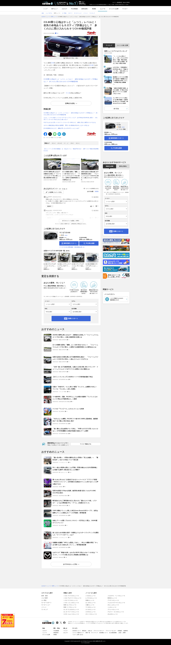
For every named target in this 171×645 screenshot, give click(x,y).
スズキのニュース (90, 611)
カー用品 (43, 600)
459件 (65, 235)
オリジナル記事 (113, 9)
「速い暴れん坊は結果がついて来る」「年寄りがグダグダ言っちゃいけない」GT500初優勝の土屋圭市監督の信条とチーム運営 (75, 430)
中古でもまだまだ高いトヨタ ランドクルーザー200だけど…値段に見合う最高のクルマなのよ (70, 122)
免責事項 (125, 630)
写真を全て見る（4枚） (72, 58)
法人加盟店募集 (113, 632)
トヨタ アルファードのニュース (72, 598)
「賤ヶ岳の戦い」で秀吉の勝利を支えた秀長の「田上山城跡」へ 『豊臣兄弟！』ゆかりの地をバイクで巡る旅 (75, 458)
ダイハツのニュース (91, 614)
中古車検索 (74, 9)
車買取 (94, 9)
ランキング (109, 45)
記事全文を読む (70, 103)
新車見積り (84, 9)
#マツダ (66, 143)
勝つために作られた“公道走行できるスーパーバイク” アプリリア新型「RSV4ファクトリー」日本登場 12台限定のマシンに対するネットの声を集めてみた (75, 482)
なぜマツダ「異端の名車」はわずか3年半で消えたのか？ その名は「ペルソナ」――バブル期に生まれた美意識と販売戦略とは (75, 553)
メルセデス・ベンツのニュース (116, 595)
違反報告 (96, 197)
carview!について (76, 630)
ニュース (102, 9)
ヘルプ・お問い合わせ (77, 634)
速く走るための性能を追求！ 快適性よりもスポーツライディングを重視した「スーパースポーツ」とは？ (76, 534)
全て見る (116, 108)
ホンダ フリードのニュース (71, 611)
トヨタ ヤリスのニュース (71, 600)
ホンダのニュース (90, 602)
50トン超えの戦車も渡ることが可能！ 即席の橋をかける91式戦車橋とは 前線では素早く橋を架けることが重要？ (75, 468)
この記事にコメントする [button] (55, 192)
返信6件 (49, 206)
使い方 (65, 188)
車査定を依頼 (109, 166)
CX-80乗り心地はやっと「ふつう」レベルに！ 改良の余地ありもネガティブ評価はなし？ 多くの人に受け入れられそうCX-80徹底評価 (71, 25)
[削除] (14, 614)
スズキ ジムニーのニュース (71, 614)
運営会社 (84, 630)
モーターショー (45, 605)
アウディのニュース (113, 600)
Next (98, 164)
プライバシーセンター (111, 630)
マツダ (68, 93)
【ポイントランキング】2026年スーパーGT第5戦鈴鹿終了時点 (73, 377)
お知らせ (90, 630)
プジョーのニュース (113, 609)
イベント (43, 607)
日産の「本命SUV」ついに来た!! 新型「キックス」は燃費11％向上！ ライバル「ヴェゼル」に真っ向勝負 (75, 388)
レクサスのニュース (91, 598)
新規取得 (119, 2)
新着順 (97, 191)
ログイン (114, 2)
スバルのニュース (90, 609)
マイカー (125, 9)
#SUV (72, 143)
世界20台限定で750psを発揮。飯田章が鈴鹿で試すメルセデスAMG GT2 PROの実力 (74, 492)
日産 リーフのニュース (70, 607)
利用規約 (120, 630)
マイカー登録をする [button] (85, 444)
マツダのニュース (90, 607)
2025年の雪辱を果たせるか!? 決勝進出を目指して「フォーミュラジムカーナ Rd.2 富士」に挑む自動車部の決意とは (52, 174)
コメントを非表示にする (92, 188)
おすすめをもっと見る (70, 564)
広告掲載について (103, 632)
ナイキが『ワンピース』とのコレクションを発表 (68, 409)
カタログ (64, 9)
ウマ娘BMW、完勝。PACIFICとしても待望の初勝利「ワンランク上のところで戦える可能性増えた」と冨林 (75, 398)
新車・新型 (44, 595)
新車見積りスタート (70, 243)
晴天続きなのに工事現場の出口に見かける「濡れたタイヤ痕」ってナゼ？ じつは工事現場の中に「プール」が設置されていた (75, 502)
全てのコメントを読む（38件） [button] (71, 220)
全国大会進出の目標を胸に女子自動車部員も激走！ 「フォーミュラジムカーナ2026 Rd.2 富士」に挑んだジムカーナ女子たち (90, 175)
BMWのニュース (112, 598)
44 (93, 206)
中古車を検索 (90, 243)
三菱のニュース (90, 605)
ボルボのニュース (113, 614)
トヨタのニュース (90, 595)
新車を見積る (123, 166)
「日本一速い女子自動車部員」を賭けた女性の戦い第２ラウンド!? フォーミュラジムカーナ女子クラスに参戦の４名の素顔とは (75, 368)
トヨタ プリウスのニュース (71, 595)
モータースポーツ (46, 602)
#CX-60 (60, 143)
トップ (45, 9)
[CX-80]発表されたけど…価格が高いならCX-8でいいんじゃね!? (61, 128)
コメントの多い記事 (122, 45)
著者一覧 (88, 632)
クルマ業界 (44, 598)
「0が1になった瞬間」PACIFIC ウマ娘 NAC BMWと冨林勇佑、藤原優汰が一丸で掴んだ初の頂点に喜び (75, 420)
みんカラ (66, 632)
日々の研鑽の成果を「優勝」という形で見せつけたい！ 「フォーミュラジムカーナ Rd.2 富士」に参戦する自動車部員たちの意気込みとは (71, 175)
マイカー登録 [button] (122, 129)
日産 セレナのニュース (70, 605)
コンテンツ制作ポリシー (78, 632)
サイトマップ (94, 632)
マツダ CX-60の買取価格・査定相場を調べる (71, 247)
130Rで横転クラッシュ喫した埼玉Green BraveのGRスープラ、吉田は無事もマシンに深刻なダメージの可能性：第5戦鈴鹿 (75, 512)
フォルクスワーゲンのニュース (116, 602)
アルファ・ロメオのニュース (116, 611)
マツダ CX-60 (64, 233)
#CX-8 (53, 143)
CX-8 (52, 63)
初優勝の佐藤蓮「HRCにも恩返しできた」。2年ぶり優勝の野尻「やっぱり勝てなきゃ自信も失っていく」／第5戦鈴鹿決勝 (75, 544)
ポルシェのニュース (113, 605)
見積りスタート (73, 318)
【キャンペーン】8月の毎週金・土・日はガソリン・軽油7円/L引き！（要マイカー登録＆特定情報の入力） (71, 149)
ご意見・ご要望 (121, 632)
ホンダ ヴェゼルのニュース (71, 609)
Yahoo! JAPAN (126, 2)
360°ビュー (54, 9)
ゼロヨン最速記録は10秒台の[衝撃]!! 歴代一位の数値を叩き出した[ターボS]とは (66, 125)
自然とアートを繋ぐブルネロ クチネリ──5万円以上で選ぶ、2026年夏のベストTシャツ (75, 521)
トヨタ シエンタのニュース (71, 602)
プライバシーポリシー (99, 630)
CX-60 (91, 65)
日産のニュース (90, 600)
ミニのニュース (112, 607)
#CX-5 (77, 143)
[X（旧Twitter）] (60, 622)
